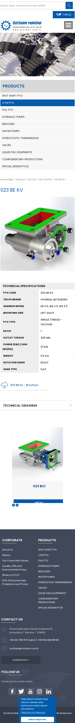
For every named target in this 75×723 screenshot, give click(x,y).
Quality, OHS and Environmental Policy (14, 567)
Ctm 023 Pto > (46, 179)
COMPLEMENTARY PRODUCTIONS (22, 159)
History (6, 555)
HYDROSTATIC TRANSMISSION (20, 138)
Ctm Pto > (32, 179)
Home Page (6, 179)
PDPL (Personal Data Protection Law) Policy (15, 582)
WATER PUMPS (11, 131)
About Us (7, 549)
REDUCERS (8, 124)
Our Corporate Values (15, 560)
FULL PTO (7, 110)
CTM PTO (8, 103)
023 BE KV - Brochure (24, 385)
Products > (21, 179)
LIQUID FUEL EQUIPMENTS (17, 152)
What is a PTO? (11, 575)
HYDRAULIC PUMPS (13, 117)
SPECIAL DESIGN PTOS (15, 166)
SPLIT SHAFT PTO (12, 95)
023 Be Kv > (60, 179)
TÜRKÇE (66, 14)
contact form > (20, 660)
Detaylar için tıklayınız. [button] (33, 712)
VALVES (6, 145)
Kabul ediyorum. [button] (37, 719)
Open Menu (68, 25)
